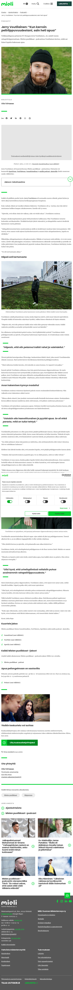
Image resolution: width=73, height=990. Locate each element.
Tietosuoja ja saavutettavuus (11, 979)
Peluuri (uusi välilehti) (10, 682)
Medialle (41, 919)
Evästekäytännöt (31, 979)
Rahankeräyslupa (46, 979)
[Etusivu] (8, 4)
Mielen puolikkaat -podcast (14, 662)
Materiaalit (5, 957)
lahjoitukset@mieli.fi (8, 934)
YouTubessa (21, 171)
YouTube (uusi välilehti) (11, 640)
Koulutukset (5, 961)
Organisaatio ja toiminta (46, 915)
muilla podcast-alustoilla (48, 171)
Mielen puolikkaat (10, 795)
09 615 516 (18, 920)
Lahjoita (41, 953)
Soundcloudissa (31, 171)
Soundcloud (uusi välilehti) (12, 635)
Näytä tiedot (63, 508)
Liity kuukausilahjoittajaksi (22, 742)
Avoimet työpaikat (44, 923)
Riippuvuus (28, 795)
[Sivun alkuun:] (67, 895)
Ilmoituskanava (43, 931)
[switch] (27, 501)
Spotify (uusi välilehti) (10, 644)
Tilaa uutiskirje (43, 969)
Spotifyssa (12, 171)
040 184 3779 (19, 929)
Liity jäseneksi (43, 965)
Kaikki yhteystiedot (8, 944)
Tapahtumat (5, 965)
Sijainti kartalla (6, 914)
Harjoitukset (5, 953)
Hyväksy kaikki (59, 513)
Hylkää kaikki (36, 513)
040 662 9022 (6, 774)
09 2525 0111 (15, 938)
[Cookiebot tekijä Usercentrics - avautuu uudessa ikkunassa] (63, 475)
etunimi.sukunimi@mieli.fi (11, 777)
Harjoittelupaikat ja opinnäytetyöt (50, 927)
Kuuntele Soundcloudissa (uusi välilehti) (45, 164)
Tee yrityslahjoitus (44, 957)
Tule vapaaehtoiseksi (45, 961)
